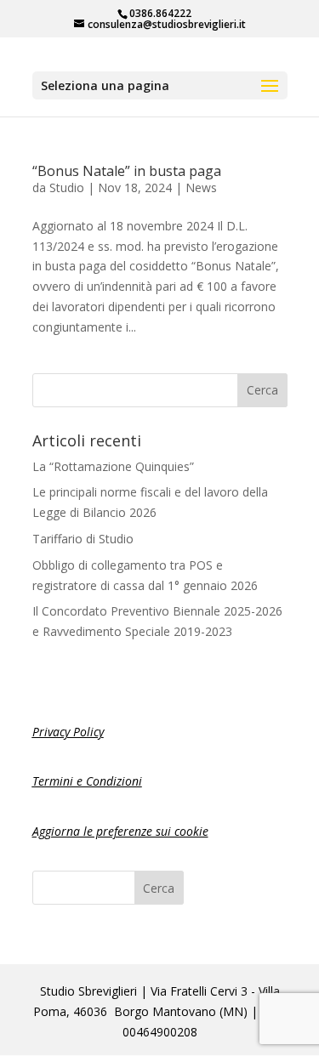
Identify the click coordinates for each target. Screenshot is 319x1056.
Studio (66, 187)
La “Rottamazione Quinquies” (113, 466)
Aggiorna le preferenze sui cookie (120, 831)
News (201, 187)
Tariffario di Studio (83, 539)
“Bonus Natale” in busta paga (126, 171)
